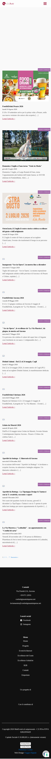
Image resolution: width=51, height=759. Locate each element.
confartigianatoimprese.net (25, 599)
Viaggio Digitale (30, 753)
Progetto (25, 646)
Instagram (27, 624)
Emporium (26, 675)
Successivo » (14, 557)
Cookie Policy (25, 747)
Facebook (27, 620)
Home (25, 641)
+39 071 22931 (25, 595)
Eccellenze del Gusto (25, 656)
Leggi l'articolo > (8, 119)
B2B (25, 665)
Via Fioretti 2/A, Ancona (25, 591)
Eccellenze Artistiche (25, 660)
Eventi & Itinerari (25, 651)
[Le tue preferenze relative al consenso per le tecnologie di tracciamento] (47, 755)
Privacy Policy (25, 743)
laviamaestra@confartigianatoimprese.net (25, 603)
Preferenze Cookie (25, 750)
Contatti (25, 670)
